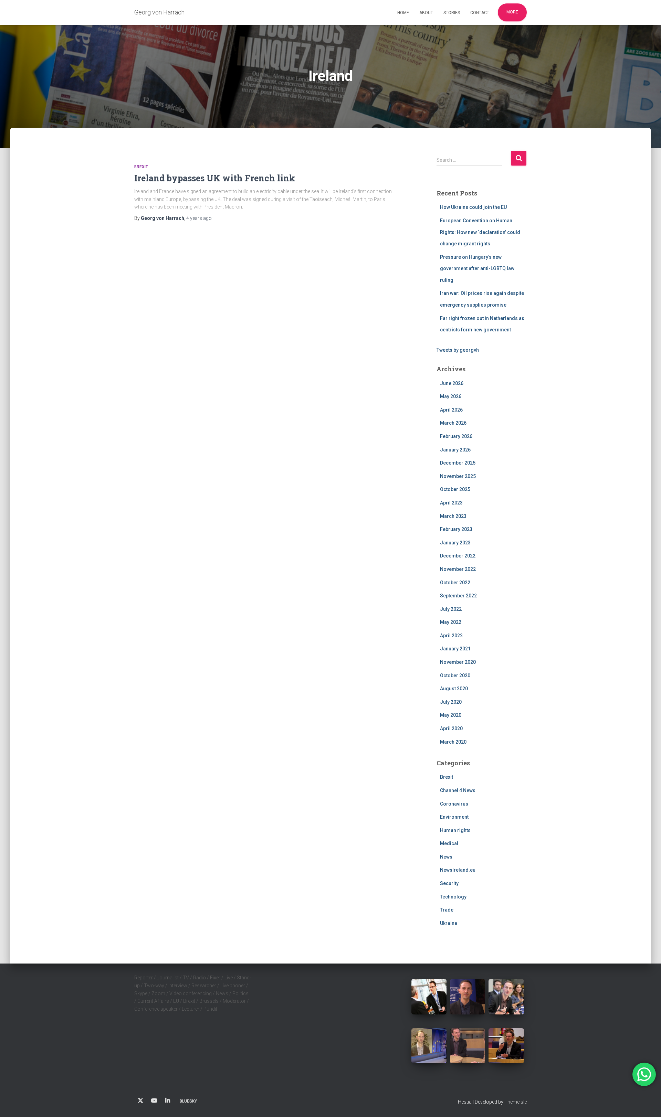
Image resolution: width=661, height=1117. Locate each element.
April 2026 (451, 410)
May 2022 (450, 622)
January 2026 (455, 450)
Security (449, 883)
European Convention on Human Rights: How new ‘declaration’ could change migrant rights (480, 232)
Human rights (455, 830)
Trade (446, 910)
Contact (479, 12)
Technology (453, 897)
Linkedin (168, 1101)
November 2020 (458, 662)
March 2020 (453, 742)
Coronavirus (454, 804)
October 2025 (455, 489)
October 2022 (455, 582)
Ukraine (448, 923)
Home (403, 12)
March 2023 (453, 516)
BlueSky (188, 1101)
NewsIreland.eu (457, 870)
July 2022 (451, 609)
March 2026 (453, 423)
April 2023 (451, 503)
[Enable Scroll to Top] (647, 1103)
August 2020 (454, 688)
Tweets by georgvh (458, 350)
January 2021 (455, 648)
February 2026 (456, 436)
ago (199, 218)
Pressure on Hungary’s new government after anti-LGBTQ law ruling (477, 268)
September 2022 (458, 595)
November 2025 (458, 476)
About (426, 12)
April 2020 (451, 728)
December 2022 (457, 555)
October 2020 (455, 675)
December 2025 (457, 463)
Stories (451, 12)
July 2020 (451, 702)
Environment (454, 817)
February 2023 (456, 529)
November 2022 (458, 569)
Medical (449, 843)
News (446, 857)
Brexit (141, 166)
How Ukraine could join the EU (473, 207)
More (512, 12)
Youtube (154, 1101)
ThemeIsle (515, 1102)
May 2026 (450, 396)
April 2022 (451, 635)
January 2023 (455, 542)
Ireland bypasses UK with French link (214, 178)
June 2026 (451, 383)
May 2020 (450, 715)
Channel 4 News (457, 790)
